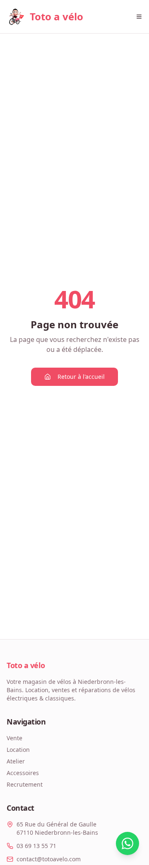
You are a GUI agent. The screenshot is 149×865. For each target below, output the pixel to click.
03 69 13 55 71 (36, 846)
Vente (14, 738)
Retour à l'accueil (81, 376)
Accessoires (23, 773)
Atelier (16, 761)
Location (18, 750)
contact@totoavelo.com (49, 859)
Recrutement (25, 784)
